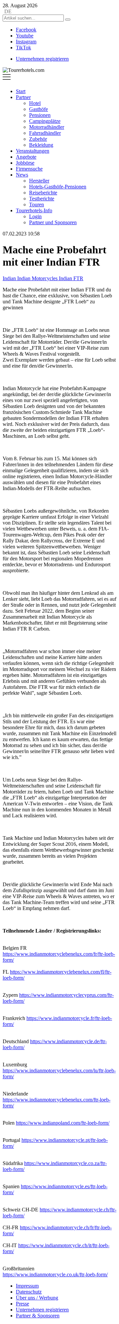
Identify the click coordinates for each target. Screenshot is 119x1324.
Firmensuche (29, 169)
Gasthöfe (38, 109)
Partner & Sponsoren (38, 1315)
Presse (22, 1303)
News (22, 175)
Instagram (26, 41)
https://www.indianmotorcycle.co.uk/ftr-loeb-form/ (55, 1274)
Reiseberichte (43, 192)
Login (35, 216)
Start (20, 91)
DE (8, 11)
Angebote (26, 157)
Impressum (27, 1286)
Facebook (26, 29)
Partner (23, 97)
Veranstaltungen (32, 151)
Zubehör (38, 139)
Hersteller (39, 180)
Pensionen (40, 115)
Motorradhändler (46, 127)
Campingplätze (44, 121)
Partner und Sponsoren (53, 222)
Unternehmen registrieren (42, 59)
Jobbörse (25, 163)
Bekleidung (41, 145)
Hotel (35, 103)
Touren (36, 204)
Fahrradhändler (45, 133)
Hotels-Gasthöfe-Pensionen (57, 186)
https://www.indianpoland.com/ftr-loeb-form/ (62, 1123)
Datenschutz (29, 1292)
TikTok (23, 47)
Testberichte (41, 198)
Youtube (24, 35)
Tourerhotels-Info (34, 210)
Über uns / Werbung (37, 1297)
